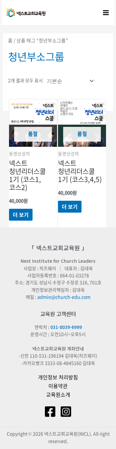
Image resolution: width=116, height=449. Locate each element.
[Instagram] (66, 412)
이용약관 (58, 386)
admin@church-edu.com (64, 297)
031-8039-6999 (66, 327)
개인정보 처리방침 (58, 377)
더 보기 (21, 214)
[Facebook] (50, 412)
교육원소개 (58, 394)
